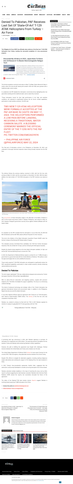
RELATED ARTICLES (6, 430)
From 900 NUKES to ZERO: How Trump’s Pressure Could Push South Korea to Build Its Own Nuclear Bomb (61, 43)
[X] (5, 7)
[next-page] (5, 452)
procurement (7, 217)
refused (29, 352)
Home (3, 18)
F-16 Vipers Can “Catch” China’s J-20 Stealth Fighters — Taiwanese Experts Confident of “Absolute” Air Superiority (61, 49)
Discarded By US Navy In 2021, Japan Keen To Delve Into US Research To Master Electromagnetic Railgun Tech (12, 408)
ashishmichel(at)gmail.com (21, 386)
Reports (34, 380)
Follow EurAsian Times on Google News (13, 388)
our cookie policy (40, 480)
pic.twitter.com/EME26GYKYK (21, 135)
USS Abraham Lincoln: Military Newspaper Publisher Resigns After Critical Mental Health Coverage (61, 31)
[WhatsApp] (18, 397)
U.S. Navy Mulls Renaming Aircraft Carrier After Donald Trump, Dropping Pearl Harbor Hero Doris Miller (60, 37)
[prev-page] (2, 452)
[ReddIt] (21, 397)
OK (60, 482)
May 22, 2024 (31, 142)
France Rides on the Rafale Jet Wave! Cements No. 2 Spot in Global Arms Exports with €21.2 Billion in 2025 (60, 25)
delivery (31, 296)
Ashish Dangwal (6, 35)
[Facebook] (2, 7)
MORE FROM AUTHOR (18, 430)
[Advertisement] (24, 45)
